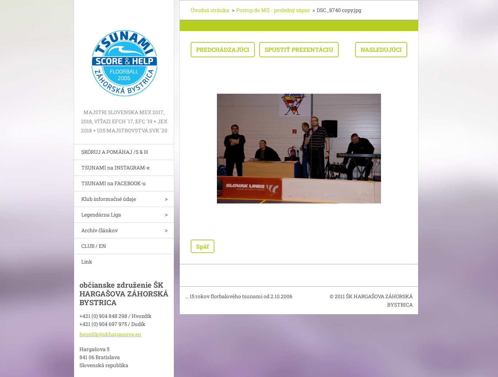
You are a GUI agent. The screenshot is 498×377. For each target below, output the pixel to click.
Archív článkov (99, 230)
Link (86, 261)
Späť (202, 246)
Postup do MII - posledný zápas (273, 10)
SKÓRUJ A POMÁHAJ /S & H (114, 151)
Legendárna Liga (101, 214)
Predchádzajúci (222, 49)
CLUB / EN (93, 245)
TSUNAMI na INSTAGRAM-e (115, 167)
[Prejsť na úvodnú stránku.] (124, 54)
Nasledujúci (381, 49)
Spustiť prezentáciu (299, 49)
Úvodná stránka (210, 10)
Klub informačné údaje (108, 198)
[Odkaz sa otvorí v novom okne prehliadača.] (299, 148)
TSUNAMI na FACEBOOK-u (113, 183)
